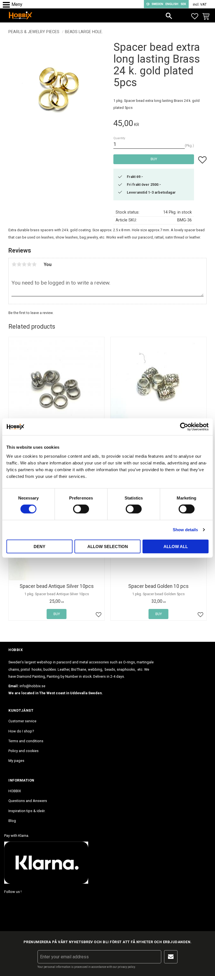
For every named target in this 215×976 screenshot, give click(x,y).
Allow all (175, 546)
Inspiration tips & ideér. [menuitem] (26, 811)
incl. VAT (200, 4)
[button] (8, 5)
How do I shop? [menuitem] (21, 731)
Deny (39, 546)
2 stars (19, 264)
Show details (185, 529)
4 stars (29, 264)
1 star (14, 264)
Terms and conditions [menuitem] (25, 741)
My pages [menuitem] (16, 761)
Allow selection (107, 546)
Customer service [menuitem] (22, 721)
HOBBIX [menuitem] (14, 791)
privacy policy (126, 966)
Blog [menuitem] (12, 821)
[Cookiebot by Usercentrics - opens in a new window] (184, 427)
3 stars (24, 264)
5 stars (34, 264)
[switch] (81, 509)
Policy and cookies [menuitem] (23, 751)
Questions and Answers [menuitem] (27, 801)
